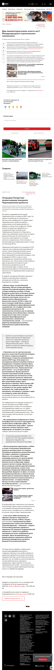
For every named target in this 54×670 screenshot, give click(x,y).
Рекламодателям (29, 9)
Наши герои (11, 9)
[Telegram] (3, 47)
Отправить (27, 128)
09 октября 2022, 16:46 (40, 25)
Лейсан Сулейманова (6, 24)
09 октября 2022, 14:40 (30, 193)
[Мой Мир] (3, 57)
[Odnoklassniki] (13, 616)
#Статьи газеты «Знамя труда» (28, 192)
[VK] (5, 616)
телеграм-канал (21, 594)
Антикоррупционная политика (40, 630)
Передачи (20, 9)
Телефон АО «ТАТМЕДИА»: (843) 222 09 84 (42, 632)
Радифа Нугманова (6, 192)
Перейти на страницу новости (12, 598)
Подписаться (43, 659)
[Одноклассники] (3, 50)
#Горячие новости (41, 24)
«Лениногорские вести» (35, 48)
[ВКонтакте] (3, 43)
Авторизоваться (15, 133)
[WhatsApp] (3, 54)
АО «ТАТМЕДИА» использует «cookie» (26, 655)
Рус (29, 4)
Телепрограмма (40, 9)
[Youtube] (9, 616)
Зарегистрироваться (39, 133)
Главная (4, 9)
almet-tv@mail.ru (24, 87)
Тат (37, 4)
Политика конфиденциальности (25, 664)
